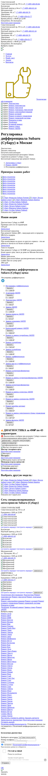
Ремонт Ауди (6, 614)
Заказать (10, 288)
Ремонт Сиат (6, 680)
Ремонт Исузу (6, 641)
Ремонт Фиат (6, 691)
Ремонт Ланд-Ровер (9, 651)
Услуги (8, 56)
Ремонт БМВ (6, 618)
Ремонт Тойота (7, 689)
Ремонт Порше (7, 672)
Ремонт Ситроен (7, 682)
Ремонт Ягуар (6, 712)
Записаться (5, 229)
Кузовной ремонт (15, 124)
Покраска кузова (15, 120)
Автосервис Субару (13, 163)
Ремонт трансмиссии (17, 106)
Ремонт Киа (5, 647)
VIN (2, 742)
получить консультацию (21, 440)
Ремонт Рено (6, 674)
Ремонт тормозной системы (20, 118)
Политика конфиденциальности (13, 724)
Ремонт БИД (6, 616)
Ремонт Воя (5, 624)
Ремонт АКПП (14, 128)
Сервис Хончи (6, 716)
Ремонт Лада (6, 649)
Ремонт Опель (6, 668)
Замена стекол (14, 126)
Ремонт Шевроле (7, 707)
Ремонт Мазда (6, 655)
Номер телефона (7, 740)
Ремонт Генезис (7, 626)
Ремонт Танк (6, 687)
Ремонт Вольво (7, 622)
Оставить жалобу (8, 722)
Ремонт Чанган (7, 703)
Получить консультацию (10, 23)
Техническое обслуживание (12, 595)
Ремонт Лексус (7, 653)
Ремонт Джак (6, 630)
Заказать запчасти (32, 718)
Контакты (9, 62)
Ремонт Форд (6, 695)
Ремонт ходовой (15, 114)
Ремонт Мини (6, 659)
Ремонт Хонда (6, 699)
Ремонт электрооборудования (20, 112)
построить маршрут (9, 527)
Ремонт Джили (7, 632)
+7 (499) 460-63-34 (29, 8)
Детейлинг (13, 122)
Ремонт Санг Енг (8, 678)
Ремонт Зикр (6, 637)
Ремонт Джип (6, 634)
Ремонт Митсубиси (8, 662)
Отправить (5, 763)
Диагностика (14, 103)
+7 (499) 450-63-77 (24, 16)
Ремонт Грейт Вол (8, 628)
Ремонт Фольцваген (9, 693)
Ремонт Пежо (6, 670)
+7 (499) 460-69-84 (32, 4)
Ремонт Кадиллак (8, 643)
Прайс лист (10, 58)
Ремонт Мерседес (8, 657)
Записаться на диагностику (12, 720)
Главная (9, 54)
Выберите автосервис (9, 737)
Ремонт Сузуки (7, 684)
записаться (38, 527)
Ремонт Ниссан (7, 664)
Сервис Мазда (6, 714)
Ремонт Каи (5, 645)
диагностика (6, 440)
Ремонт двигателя (16, 108)
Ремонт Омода (6, 666)
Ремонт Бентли (7, 620)
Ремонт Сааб (6, 676)
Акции (8, 60)
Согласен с (21, 745)
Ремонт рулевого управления (20, 116)
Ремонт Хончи (6, 701)
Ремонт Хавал (6, 697)
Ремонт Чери (6, 705)
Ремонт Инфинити (8, 639)
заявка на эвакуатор (9, 443)
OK (2, 768)
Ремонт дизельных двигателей (21, 110)
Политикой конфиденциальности (26, 745)
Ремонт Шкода (7, 710)
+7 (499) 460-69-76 (23, 12)
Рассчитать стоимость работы (12, 718)
